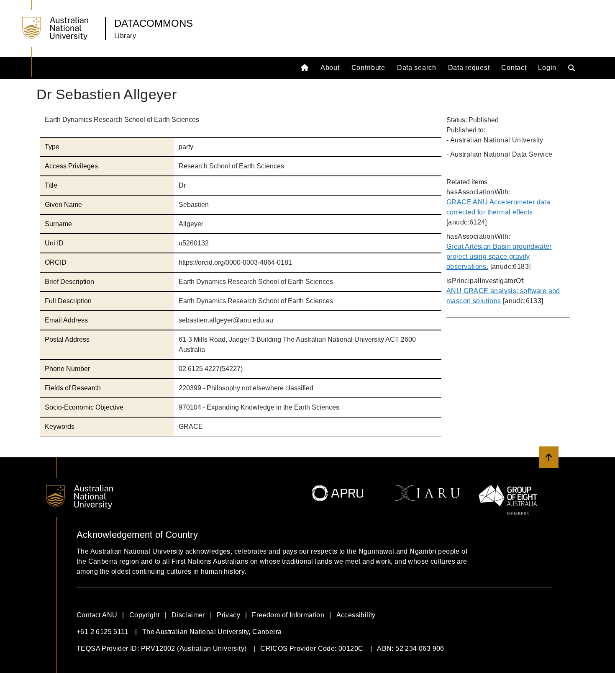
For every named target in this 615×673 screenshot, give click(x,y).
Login (547, 67)
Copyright (144, 615)
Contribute (368, 67)
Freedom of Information (288, 615)
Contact (513, 67)
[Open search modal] (573, 67)
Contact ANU (97, 615)
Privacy (228, 615)
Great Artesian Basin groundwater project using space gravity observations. (499, 256)
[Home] (305, 68)
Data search (416, 67)
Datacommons (153, 23)
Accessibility (356, 615)
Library (125, 35)
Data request (469, 67)
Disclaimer (188, 615)
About (330, 67)
